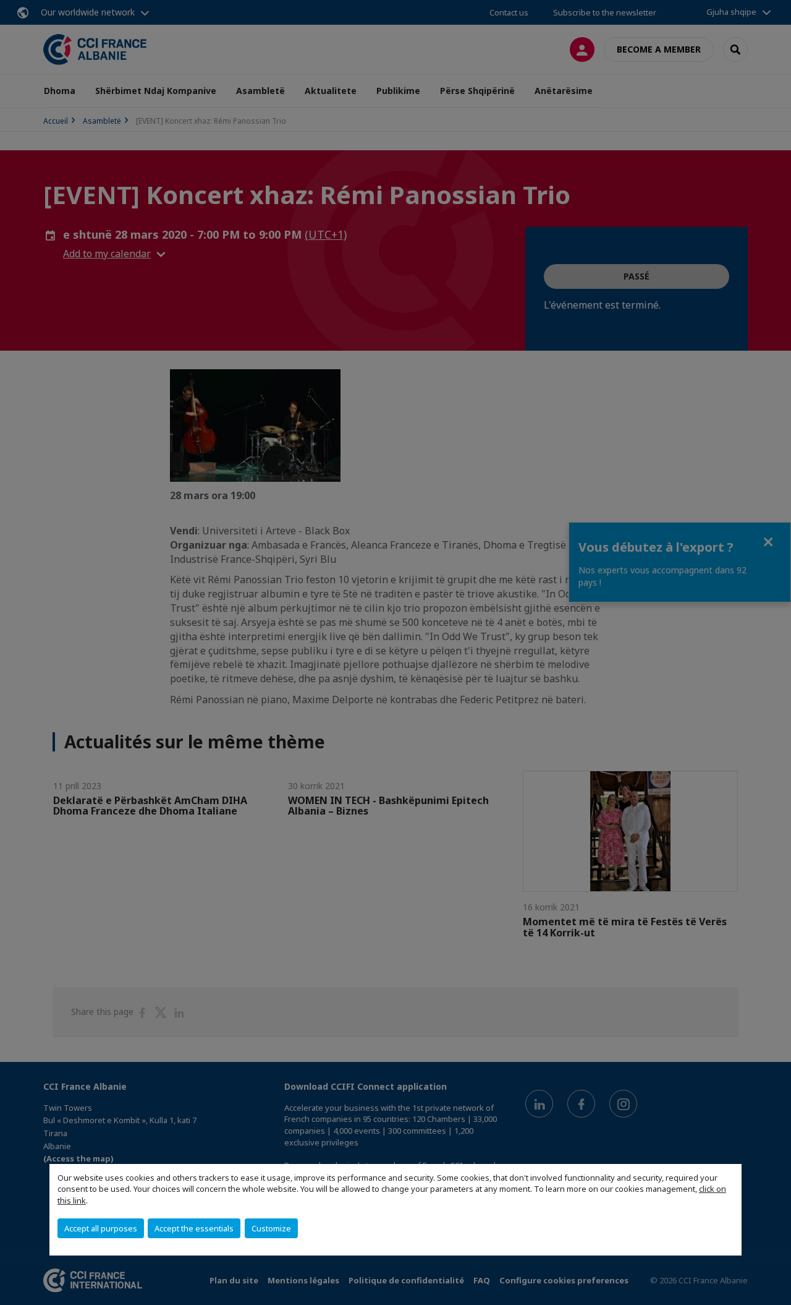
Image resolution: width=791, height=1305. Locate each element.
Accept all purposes (100, 1228)
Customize (271, 1228)
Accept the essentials (194, 1228)
